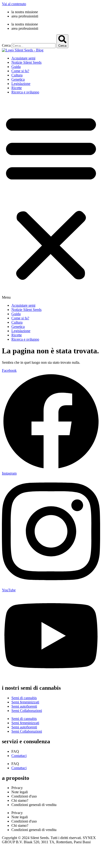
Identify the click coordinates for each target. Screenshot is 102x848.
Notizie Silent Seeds (26, 62)
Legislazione (20, 84)
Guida (16, 67)
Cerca (6, 45)
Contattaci (19, 756)
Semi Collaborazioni (26, 711)
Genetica (18, 79)
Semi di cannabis (24, 698)
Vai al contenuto (14, 4)
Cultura (17, 75)
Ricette (16, 88)
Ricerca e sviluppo (25, 92)
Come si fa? (20, 71)
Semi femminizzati (25, 702)
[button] (51, 199)
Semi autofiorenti (24, 706)
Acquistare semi (23, 58)
